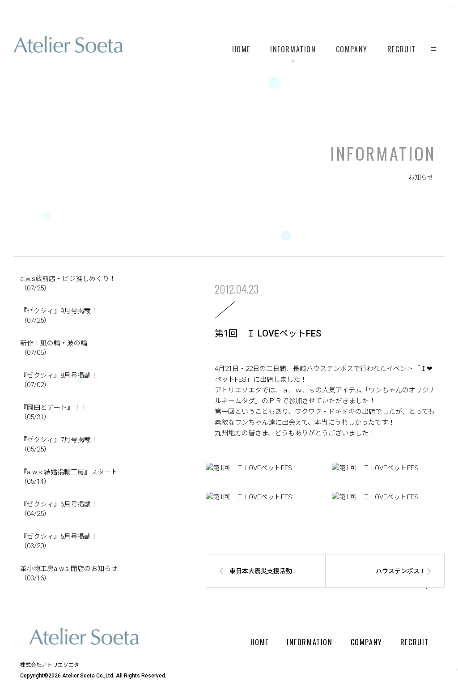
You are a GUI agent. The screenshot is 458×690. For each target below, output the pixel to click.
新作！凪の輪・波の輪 (53, 348)
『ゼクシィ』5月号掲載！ (59, 541)
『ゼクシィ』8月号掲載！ (59, 380)
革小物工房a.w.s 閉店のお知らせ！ (72, 573)
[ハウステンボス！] (389, 585)
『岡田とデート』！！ (53, 412)
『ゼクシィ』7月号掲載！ (59, 444)
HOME (241, 49)
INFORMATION (293, 49)
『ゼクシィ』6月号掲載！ (59, 509)
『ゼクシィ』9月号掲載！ (59, 315)
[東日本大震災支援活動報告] (261, 585)
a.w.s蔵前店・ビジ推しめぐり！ (68, 283)
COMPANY (352, 49)
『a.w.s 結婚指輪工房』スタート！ (72, 477)
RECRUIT (401, 49)
